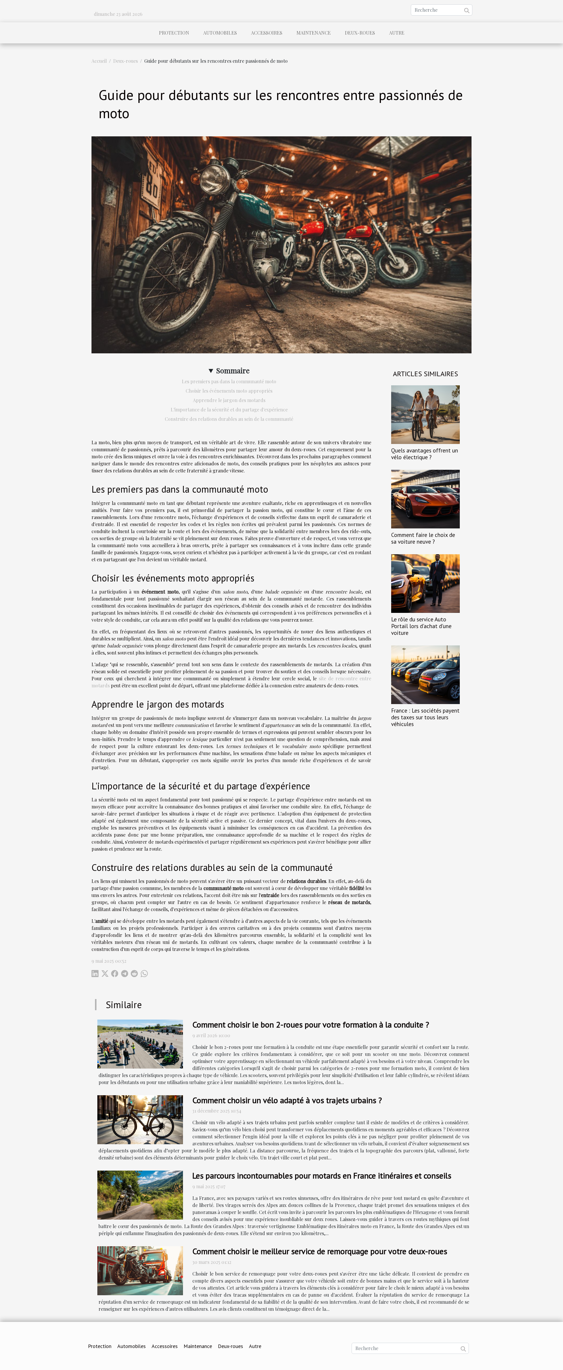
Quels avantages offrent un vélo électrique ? (424, 454)
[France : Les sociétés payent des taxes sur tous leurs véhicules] (425, 674)
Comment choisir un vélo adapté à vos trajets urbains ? (287, 1100)
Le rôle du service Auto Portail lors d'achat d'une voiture (421, 626)
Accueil (99, 61)
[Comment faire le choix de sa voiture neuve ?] (425, 498)
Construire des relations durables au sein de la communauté (229, 419)
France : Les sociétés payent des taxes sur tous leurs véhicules (425, 717)
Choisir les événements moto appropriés (229, 391)
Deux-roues (360, 33)
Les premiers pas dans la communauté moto (229, 381)
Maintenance (313, 33)
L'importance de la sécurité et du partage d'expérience (229, 409)
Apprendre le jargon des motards (229, 400)
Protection (174, 33)
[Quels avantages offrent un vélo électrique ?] (425, 414)
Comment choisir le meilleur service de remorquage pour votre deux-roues (319, 1251)
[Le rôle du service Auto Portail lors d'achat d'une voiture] (425, 583)
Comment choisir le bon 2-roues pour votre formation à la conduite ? (310, 1024)
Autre (396, 33)
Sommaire (233, 370)
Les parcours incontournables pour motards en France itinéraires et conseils (321, 1175)
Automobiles (220, 33)
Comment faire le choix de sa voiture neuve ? (423, 538)
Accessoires (266, 33)
